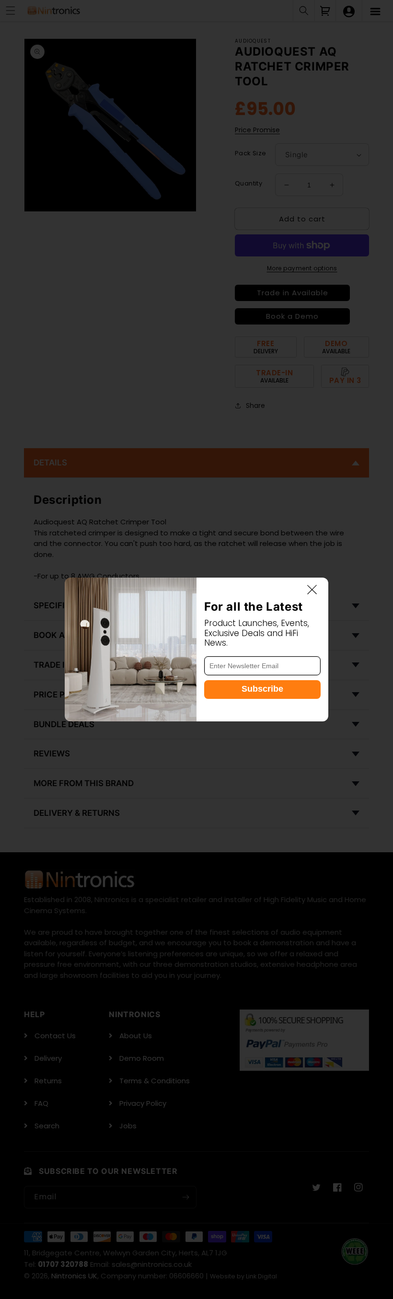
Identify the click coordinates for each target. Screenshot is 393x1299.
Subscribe (262, 689)
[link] (130, 649)
